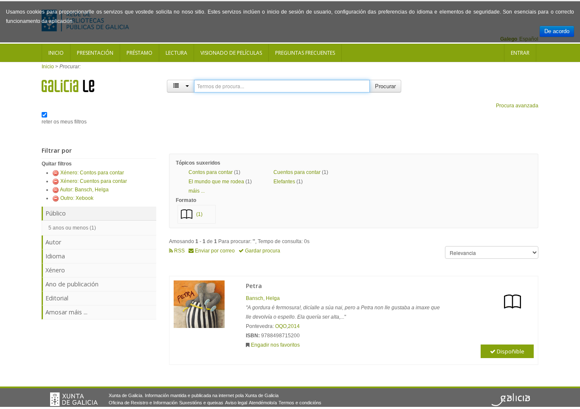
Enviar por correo (214, 251)
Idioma (55, 256)
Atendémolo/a (263, 402)
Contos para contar (211, 172)
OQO (281, 326)
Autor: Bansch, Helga (84, 190)
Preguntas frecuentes (305, 52)
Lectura (176, 52)
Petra (254, 286)
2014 (294, 326)
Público (55, 213)
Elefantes (284, 182)
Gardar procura (262, 251)
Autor (53, 242)
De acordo (556, 31)
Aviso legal (236, 402)
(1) (199, 214)
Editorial (56, 298)
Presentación (95, 52)
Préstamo (139, 52)
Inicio (56, 52)
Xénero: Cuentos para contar (93, 181)
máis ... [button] (197, 191)
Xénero (55, 270)
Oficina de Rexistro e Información (143, 402)
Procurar (385, 86)
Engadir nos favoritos (275, 345)
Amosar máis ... (66, 312)
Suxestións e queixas (201, 402)
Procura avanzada (517, 106)
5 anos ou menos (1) (72, 228)
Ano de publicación (72, 284)
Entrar (520, 52)
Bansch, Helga (263, 298)
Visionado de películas (231, 52)
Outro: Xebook (76, 198)
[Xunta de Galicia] (74, 399)
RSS (179, 251)
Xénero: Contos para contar (92, 173)
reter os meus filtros (64, 122)
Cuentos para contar (297, 172)
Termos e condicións (300, 402)
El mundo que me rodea (216, 182)
